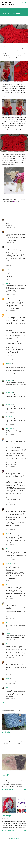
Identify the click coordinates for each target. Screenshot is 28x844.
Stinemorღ (8, 603)
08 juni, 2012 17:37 (10, 629)
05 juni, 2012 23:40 (10, 598)
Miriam (7, 678)
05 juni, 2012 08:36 (10, 376)
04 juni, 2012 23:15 (10, 294)
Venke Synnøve (9, 563)
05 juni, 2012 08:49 (10, 434)
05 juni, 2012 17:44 (10, 544)
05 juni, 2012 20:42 (10, 559)
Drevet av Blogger (14, 838)
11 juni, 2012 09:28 (10, 657)
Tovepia (8, 231)
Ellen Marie (9, 662)
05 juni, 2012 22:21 (10, 580)
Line (7, 283)
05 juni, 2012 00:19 (10, 310)
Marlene (8, 247)
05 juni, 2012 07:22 (10, 326)
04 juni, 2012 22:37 (10, 242)
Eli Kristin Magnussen (11, 439)
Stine (7, 548)
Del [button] (24, 209)
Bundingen (8, 363)
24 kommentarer (9, 747)
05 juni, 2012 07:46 (10, 359)
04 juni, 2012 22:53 (10, 279)
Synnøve (8, 533)
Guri (7, 298)
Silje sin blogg (9, 380)
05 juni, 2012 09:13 (10, 466)
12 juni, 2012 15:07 (10, 698)
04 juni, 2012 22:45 (10, 265)
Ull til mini (6, 732)
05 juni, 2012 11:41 (10, 529)
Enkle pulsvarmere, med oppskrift (11, 774)
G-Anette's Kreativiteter (8, 3)
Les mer (24, 747)
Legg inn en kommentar (8, 702)
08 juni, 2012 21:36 (10, 639)
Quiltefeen (8, 219)
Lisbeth (8, 269)
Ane (7, 687)
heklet (9, 209)
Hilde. (7, 315)
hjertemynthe (9, 643)
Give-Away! (6, 815)
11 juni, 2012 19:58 (10, 683)
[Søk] (22, 2)
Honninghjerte (9, 633)
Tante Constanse (10, 509)
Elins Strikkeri (9, 428)
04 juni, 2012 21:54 (10, 227)
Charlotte (8, 585)
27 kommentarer (9, 789)
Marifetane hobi (10, 622)
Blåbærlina (8, 471)
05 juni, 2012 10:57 (10, 504)
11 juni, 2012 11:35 (10, 674)
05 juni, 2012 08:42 (10, 388)
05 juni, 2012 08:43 (10, 424)
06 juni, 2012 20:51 (10, 618)
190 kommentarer (9, 830)
